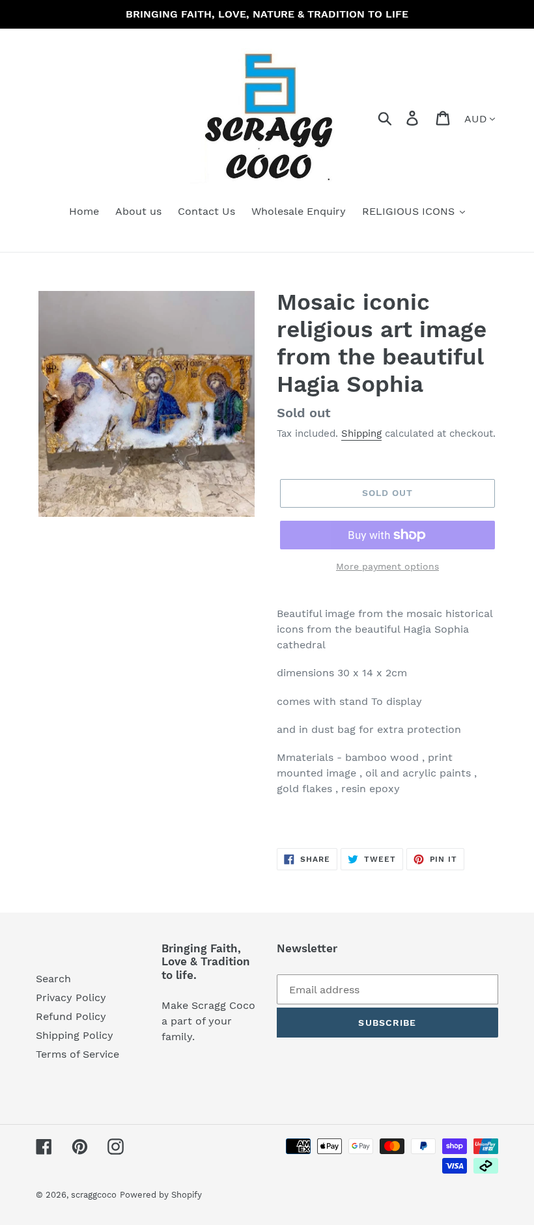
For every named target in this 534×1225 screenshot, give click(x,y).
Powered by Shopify (161, 1195)
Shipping (361, 433)
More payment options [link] (387, 566)
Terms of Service (77, 1054)
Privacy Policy (71, 997)
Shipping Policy (74, 1035)
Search (53, 978)
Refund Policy (71, 1016)
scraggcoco (94, 1195)
